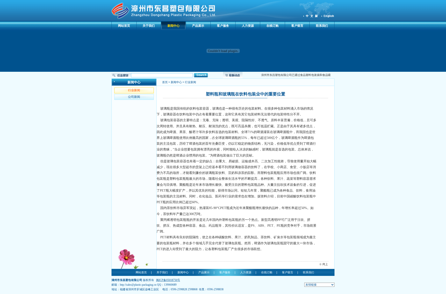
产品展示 (198, 25)
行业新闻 (134, 90)
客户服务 (223, 25)
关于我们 (149, 25)
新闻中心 (173, 25)
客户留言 (297, 25)
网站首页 (124, 25)
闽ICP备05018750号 (168, 280)
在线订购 (272, 25)
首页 (165, 82)
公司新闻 (134, 96)
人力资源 (248, 25)
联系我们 (322, 25)
